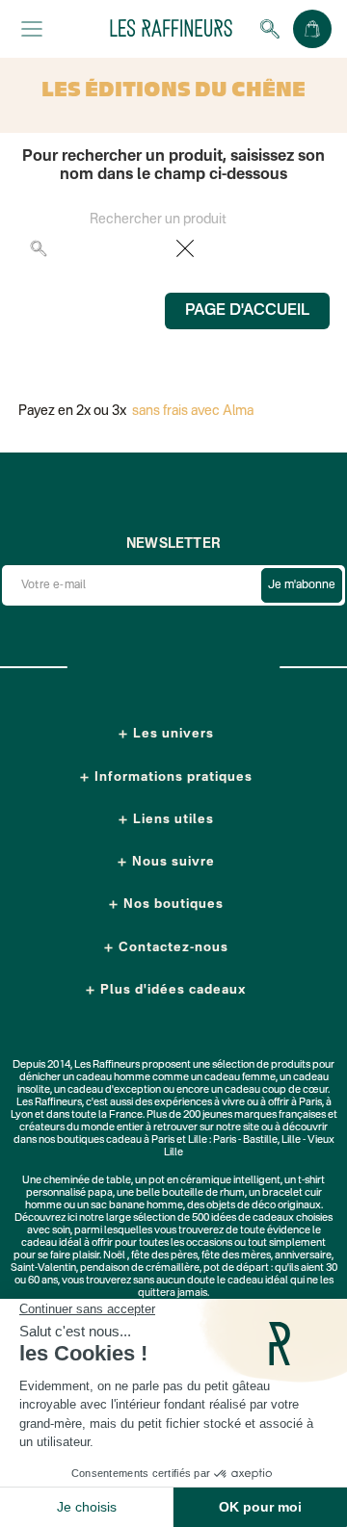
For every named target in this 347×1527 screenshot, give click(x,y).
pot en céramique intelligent (214, 1181)
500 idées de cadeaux (243, 1218)
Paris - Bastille (245, 1140)
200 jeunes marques (230, 1115)
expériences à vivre (200, 1103)
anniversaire (303, 1256)
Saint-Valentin (43, 1268)
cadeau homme (113, 1078)
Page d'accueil (247, 311)
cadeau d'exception (114, 1090)
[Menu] (31, 29)
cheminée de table (87, 1181)
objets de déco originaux (263, 1206)
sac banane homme (137, 1206)
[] (311, 257)
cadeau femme (240, 1078)
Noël (114, 1256)
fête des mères (236, 1256)
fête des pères (164, 1256)
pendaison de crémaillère (140, 1268)
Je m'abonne (301, 585)
